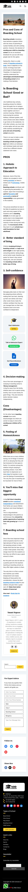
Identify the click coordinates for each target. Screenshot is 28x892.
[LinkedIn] (25, 1)
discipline (12, 194)
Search (6, 664)
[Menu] (25, 6)
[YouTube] (20, 1)
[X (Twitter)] (14, 1)
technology (16, 183)
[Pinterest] (17, 1)
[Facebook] (12, 1)
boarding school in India (11, 582)
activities (11, 180)
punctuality (7, 196)
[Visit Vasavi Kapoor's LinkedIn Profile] (12, 646)
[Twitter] (11, 746)
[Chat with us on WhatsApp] (6, 886)
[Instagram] (23, 1)
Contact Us (14, 651)
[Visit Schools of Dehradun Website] (15, 646)
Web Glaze (17, 888)
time (8, 474)
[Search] (20, 6)
